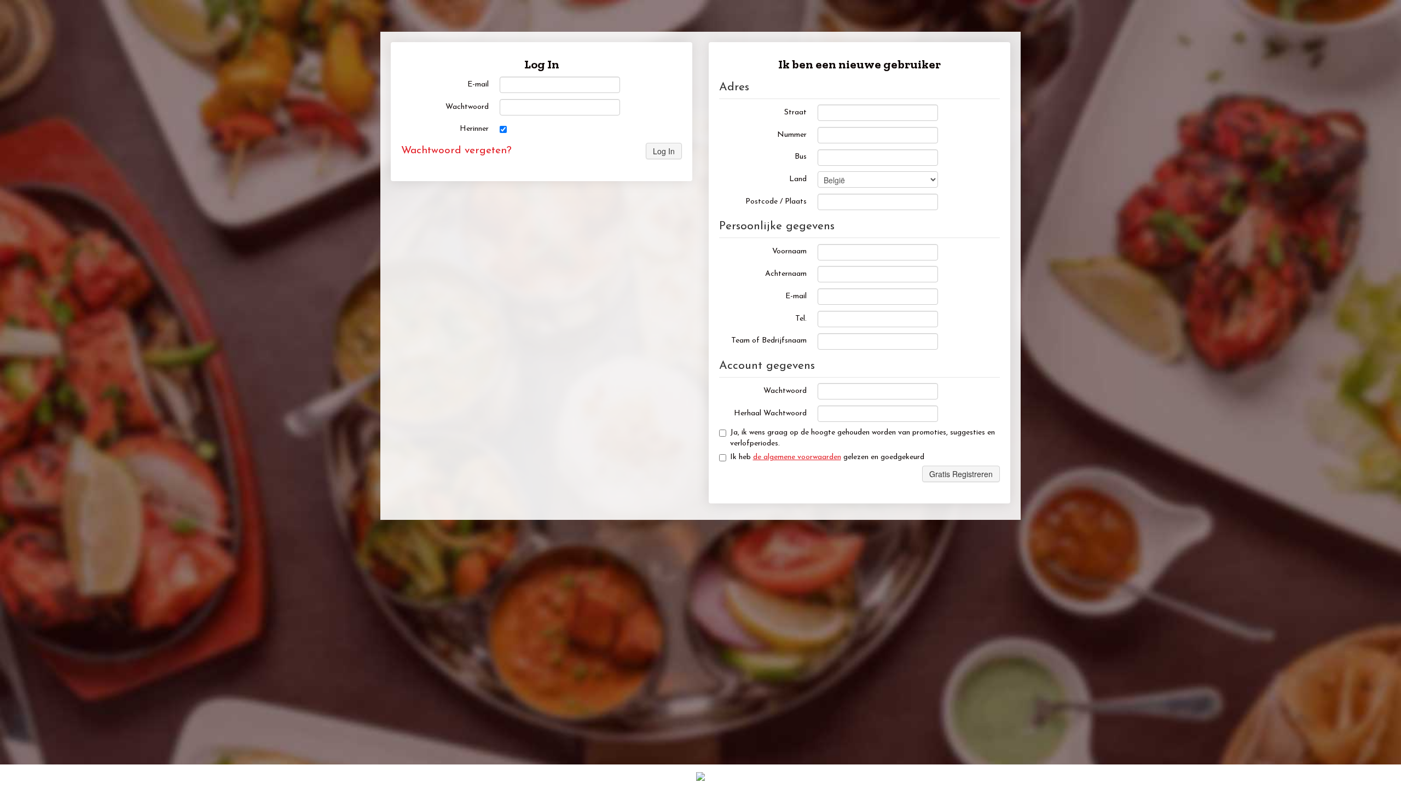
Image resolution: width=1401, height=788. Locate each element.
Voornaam (789, 251)
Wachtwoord (467, 107)
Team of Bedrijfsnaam (769, 341)
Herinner (474, 129)
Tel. (801, 319)
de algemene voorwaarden (797, 457)
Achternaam (786, 274)
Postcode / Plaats (776, 202)
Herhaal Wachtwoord (770, 413)
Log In (664, 151)
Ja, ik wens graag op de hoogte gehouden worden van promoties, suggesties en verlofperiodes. (862, 438)
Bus (801, 157)
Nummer (792, 135)
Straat (795, 112)
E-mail (478, 84)
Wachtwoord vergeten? (456, 151)
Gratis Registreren (961, 473)
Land (798, 179)
